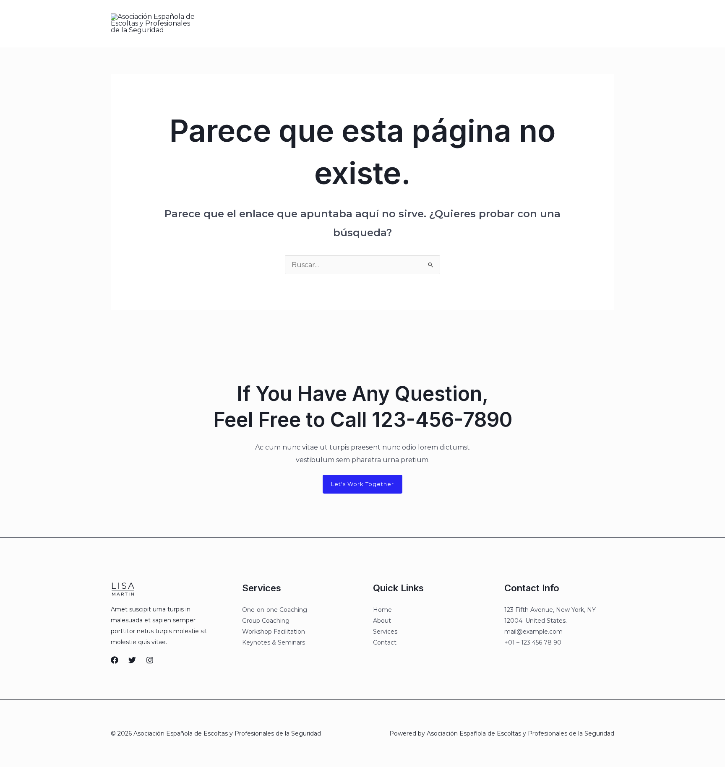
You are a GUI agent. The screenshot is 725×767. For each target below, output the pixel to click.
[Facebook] (493, 24)
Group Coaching (265, 620)
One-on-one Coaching (274, 610)
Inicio (301, 23)
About (382, 620)
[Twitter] (510, 24)
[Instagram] (528, 24)
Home (382, 610)
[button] (577, 23)
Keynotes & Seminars (273, 642)
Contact (384, 642)
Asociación (337, 23)
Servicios (379, 23)
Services (385, 631)
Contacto (418, 23)
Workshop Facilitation (273, 631)
